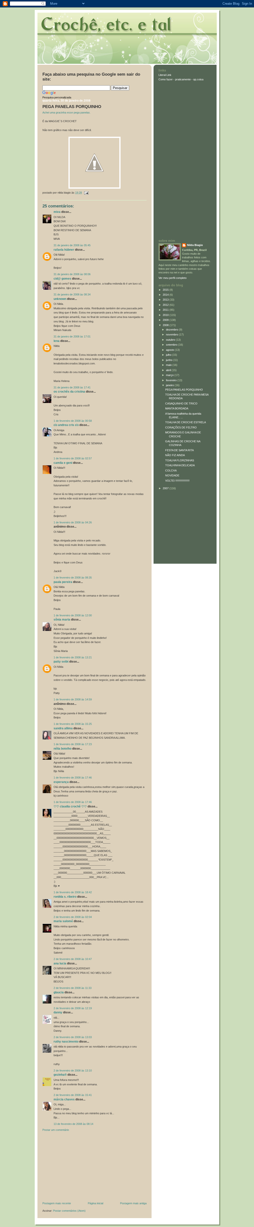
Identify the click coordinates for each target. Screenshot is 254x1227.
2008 (166, 325)
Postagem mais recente (56, 1203)
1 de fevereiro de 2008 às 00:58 (73, 420)
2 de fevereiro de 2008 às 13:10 (73, 1070)
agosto (170, 349)
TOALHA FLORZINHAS (179, 460)
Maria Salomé (63, 921)
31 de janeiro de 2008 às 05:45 (72, 245)
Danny (58, 1012)
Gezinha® (60, 1074)
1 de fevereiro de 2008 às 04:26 (73, 522)
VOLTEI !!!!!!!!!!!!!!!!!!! (177, 480)
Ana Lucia (60, 963)
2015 (166, 289)
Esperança (61, 782)
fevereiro (171, 380)
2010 (166, 314)
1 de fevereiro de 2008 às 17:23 (73, 744)
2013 (166, 299)
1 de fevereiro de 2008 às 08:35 (73, 577)
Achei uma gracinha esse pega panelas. (66, 112)
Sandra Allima (63, 728)
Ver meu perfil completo (173, 277)
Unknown (60, 299)
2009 (166, 319)
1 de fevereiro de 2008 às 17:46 (73, 777)
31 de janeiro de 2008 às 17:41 (72, 387)
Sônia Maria (62, 619)
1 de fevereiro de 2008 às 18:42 (73, 892)
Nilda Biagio (195, 245)
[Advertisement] (79, 1168)
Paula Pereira (63, 582)
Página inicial (95, 1203)
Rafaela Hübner (64, 249)
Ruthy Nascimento (66, 1041)
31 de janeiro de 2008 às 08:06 (72, 274)
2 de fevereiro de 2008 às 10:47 (73, 959)
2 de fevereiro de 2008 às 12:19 (73, 1008)
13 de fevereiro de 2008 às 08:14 (73, 1123)
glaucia (59, 992)
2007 (166, 488)
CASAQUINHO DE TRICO (181, 403)
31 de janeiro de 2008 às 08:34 (72, 294)
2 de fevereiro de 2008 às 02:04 (73, 916)
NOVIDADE (172, 475)
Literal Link (165, 74)
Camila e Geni (63, 463)
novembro (172, 334)
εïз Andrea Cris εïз (66, 425)
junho (169, 359)
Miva (57, 212)
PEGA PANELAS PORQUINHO (71, 106)
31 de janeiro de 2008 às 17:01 (72, 336)
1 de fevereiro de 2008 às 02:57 (73, 458)
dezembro (172, 329)
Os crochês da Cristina (69, 391)
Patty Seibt (61, 661)
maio (169, 364)
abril (169, 370)
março (170, 375)
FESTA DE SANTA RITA (179, 450)
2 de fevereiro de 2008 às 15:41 (73, 1094)
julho (169, 354)
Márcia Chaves (64, 1099)
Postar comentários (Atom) (69, 1210)
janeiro (170, 385)
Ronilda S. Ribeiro (65, 896)
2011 (166, 309)
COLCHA (171, 470)
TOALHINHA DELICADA (180, 465)
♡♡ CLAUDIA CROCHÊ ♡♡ (70, 806)
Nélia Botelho (62, 748)
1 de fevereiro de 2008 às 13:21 (73, 657)
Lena (57, 341)
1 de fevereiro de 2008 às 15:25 (73, 723)
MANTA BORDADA (176, 408)
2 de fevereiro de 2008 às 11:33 (73, 987)
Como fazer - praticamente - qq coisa (181, 79)
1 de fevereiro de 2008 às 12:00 (73, 615)
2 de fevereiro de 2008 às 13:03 (73, 1037)
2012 (166, 304)
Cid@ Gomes (62, 278)
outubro (171, 339)
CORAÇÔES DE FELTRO (181, 427)
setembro (172, 344)
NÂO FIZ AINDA (175, 455)
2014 (166, 294)
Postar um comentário (55, 1129)
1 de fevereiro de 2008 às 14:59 (73, 699)
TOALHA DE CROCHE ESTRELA (185, 422)
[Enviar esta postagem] (86, 192)
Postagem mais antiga (133, 1203)
